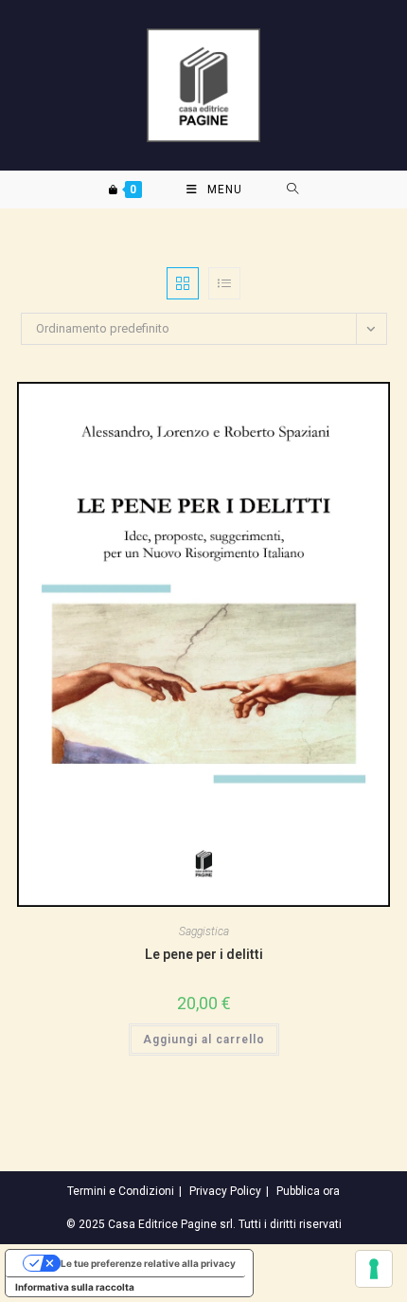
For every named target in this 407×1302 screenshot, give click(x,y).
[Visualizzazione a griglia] (183, 283)
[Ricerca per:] (293, 189)
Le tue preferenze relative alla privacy (148, 1263)
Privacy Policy (225, 1191)
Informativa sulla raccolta (74, 1287)
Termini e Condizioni (120, 1191)
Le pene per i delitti (204, 954)
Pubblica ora (308, 1191)
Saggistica (204, 931)
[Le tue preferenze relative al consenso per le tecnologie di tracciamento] (374, 1269)
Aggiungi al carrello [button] (204, 1039)
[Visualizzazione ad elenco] (224, 283)
